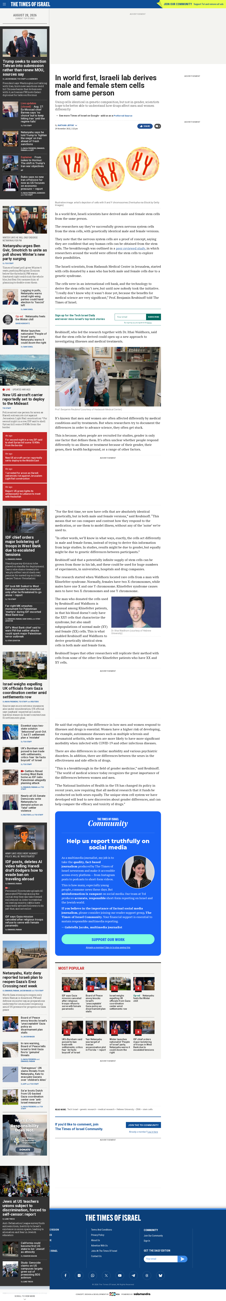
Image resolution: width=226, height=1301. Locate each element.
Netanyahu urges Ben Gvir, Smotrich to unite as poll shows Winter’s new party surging (25, 252)
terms (149, 323)
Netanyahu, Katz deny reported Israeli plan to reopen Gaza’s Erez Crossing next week (23, 979)
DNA (138, 1109)
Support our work (108, 939)
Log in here (153, 1131)
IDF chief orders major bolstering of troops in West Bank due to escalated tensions (143, 1044)
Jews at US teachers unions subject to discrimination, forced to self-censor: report (24, 1207)
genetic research (88, 1109)
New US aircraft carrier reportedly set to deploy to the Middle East (23, 459)
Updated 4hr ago (21, 389)
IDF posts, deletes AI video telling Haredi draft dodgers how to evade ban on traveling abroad (24, 870)
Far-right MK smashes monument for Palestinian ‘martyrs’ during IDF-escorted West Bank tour (23, 610)
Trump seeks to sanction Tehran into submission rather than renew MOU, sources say (24, 67)
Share (147, 126)
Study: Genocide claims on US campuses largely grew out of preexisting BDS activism (32, 1270)
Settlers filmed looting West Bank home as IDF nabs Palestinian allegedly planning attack (33, 777)
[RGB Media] (115, 1294)
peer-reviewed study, (131, 248)
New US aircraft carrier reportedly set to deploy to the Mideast (23, 399)
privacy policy (97, 1235)
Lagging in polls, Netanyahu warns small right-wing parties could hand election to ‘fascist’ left (32, 298)
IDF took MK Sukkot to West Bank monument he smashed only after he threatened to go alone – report (23, 591)
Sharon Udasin (30, 1256)
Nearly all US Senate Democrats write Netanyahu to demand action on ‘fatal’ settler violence (33, 803)
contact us (96, 1256)
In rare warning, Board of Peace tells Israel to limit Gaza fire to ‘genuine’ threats (33, 1049)
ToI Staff (21, 79)
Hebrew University (125, 1109)
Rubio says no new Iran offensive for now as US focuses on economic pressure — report (33, 182)
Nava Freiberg (29, 148)
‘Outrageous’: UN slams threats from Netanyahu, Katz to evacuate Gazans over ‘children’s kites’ (33, 1073)
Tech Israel (72, 1109)
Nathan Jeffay (66, 125)
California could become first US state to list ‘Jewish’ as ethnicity (33, 1247)
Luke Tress (10, 1219)
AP (22, 170)
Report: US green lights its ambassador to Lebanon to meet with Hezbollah (22, 494)
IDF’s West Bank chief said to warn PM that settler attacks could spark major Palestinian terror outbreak (23, 632)
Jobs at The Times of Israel (104, 1251)
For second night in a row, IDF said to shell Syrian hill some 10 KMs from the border (23, 442)
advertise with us (99, 1245)
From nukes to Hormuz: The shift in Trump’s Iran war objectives (33, 162)
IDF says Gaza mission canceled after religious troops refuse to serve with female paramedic (71, 1002)
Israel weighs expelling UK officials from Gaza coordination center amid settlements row (120, 1002)
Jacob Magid (11, 79)
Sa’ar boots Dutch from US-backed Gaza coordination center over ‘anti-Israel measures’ (32, 1096)
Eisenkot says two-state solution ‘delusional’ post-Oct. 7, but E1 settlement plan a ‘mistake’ (34, 731)
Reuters (35, 702)
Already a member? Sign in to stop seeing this (108, 947)
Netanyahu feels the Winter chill (143, 998)
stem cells (148, 1109)
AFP (32, 150)
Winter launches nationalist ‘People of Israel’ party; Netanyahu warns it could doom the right (120, 1046)
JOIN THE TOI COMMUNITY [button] (143, 1124)
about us (95, 1240)
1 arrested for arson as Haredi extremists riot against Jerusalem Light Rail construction (23, 476)
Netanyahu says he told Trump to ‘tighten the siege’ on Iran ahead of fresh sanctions (34, 138)
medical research (106, 1109)
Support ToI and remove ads (209, 4)
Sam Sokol (28, 309)
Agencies (33, 79)
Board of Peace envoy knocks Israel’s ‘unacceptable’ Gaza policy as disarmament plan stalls (96, 1003)
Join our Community (178, 4)
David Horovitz (23, 323)
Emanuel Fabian (15, 559)
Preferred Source (123, 115)
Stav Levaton (14, 641)
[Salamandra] (142, 1294)
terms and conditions (101, 1229)
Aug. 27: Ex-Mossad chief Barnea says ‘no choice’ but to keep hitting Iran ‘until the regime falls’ (33, 114)
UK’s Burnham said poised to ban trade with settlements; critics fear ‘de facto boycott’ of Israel (72, 1046)
